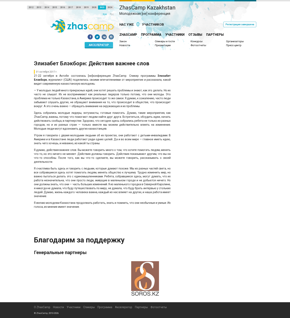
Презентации (163, 45)
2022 (102, 7)
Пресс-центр (233, 45)
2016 (62, 7)
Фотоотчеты (198, 45)
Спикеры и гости (165, 41)
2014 (46, 7)
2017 (70, 7)
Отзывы (195, 34)
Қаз (105, 14)
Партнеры (215, 34)
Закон (123, 41)
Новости (124, 45)
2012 (31, 7)
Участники (174, 34)
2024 (110, 7)
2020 (94, 7)
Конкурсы (197, 41)
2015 (54, 7)
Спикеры (89, 307)
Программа (151, 34)
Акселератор (99, 45)
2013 (38, 7)
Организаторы (235, 41)
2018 (78, 7)
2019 (86, 7)
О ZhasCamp (42, 307)
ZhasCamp (128, 34)
